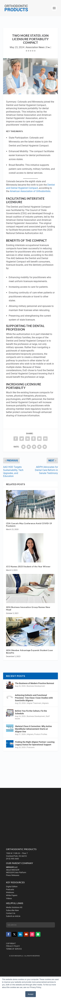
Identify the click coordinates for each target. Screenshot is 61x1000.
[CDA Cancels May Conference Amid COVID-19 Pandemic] (30, 504)
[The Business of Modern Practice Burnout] (9, 685)
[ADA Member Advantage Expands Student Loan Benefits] (30, 631)
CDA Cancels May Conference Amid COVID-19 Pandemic (29, 524)
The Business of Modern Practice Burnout (34, 683)
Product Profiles (40, 734)
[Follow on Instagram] (32, 934)
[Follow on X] (14, 934)
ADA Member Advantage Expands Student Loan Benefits (29, 651)
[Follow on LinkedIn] (20, 934)
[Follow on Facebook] (8, 934)
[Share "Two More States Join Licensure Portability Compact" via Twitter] (22, 439)
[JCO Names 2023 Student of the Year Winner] (30, 547)
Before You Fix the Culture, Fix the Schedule (31, 712)
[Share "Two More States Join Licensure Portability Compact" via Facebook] (16, 439)
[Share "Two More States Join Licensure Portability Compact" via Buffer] (33, 439)
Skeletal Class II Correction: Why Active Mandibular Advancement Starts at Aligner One (33, 729)
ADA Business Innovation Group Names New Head (28, 608)
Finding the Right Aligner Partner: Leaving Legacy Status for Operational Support (34, 743)
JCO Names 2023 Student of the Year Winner (28, 566)
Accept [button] (30, 994)
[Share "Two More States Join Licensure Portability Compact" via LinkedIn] (27, 439)
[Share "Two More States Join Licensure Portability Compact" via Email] (39, 439)
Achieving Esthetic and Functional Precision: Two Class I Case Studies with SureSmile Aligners (34, 698)
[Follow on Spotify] (38, 934)
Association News (35, 47)
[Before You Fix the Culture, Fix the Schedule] (9, 712)
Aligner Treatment (34, 703)
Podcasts (30, 747)
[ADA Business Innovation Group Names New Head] (30, 588)
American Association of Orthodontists (30, 191)
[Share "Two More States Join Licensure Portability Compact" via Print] (45, 439)
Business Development (36, 686)
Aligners (45, 703)
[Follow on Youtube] (26, 934)
